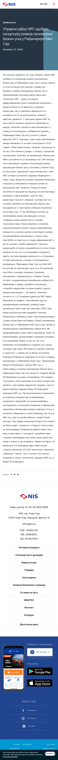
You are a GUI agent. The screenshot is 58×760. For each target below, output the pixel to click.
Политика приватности (49, 746)
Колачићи (27, 744)
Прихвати (50, 753)
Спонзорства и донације (29, 555)
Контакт (29, 607)
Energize (29, 615)
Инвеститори (29, 562)
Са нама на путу (29, 592)
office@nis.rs (29, 524)
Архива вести (9, 22)
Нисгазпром (29, 577)
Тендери (29, 570)
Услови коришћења (14, 746)
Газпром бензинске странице (29, 585)
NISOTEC (29, 600)
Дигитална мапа (29, 624)
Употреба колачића (10, 757)
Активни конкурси (29, 547)
